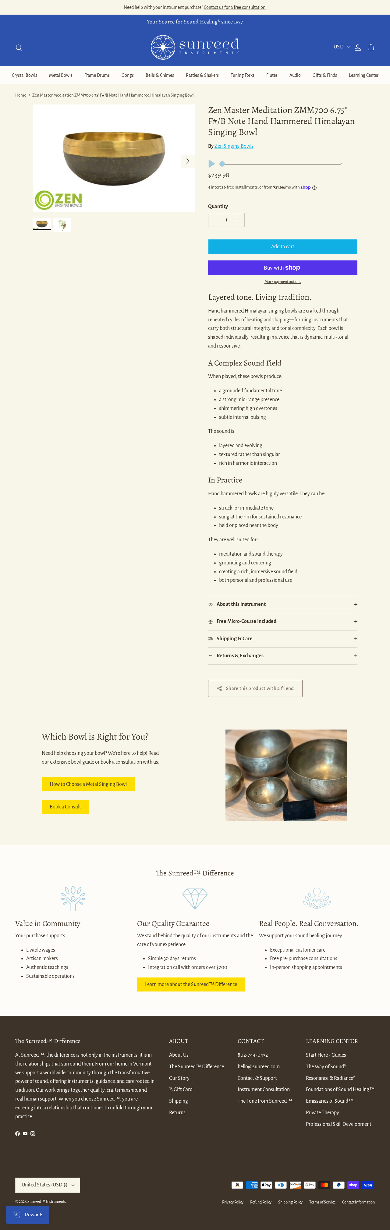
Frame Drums (97, 75)
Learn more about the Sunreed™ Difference (191, 984)
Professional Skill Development (338, 1124)
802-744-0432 (253, 1055)
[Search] (19, 47)
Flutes (272, 75)
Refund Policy (260, 1202)
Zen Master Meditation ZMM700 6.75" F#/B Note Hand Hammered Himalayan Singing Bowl (113, 95)
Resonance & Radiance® (331, 1078)
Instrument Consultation (264, 1089)
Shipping (178, 1101)
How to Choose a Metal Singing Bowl (88, 784)
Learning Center (363, 75)
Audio (295, 75)
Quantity (218, 206)
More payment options (282, 282)
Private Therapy (322, 1112)
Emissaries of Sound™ (330, 1101)
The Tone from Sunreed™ (265, 1101)
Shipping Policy (290, 1202)
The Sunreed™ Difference (196, 1066)
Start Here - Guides (326, 1055)
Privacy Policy (232, 1202)
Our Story (179, 1078)
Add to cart (282, 246)
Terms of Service (322, 1202)
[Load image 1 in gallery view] (114, 158)
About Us (179, 1055)
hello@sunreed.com (259, 1066)
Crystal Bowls (24, 75)
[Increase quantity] (238, 220)
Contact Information (358, 1202)
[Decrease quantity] (214, 220)
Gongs (128, 75)
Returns (177, 1112)
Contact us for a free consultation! (235, 7)
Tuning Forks (242, 75)
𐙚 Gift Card (181, 1089)
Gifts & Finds (325, 75)
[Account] (356, 47)
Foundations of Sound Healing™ (340, 1089)
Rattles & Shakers (202, 75)
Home (20, 95)
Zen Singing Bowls (234, 146)
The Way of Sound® (326, 1066)
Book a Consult (65, 807)
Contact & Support (257, 1078)
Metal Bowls (61, 75)
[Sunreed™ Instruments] (195, 47)
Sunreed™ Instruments (46, 1202)
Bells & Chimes (160, 75)
